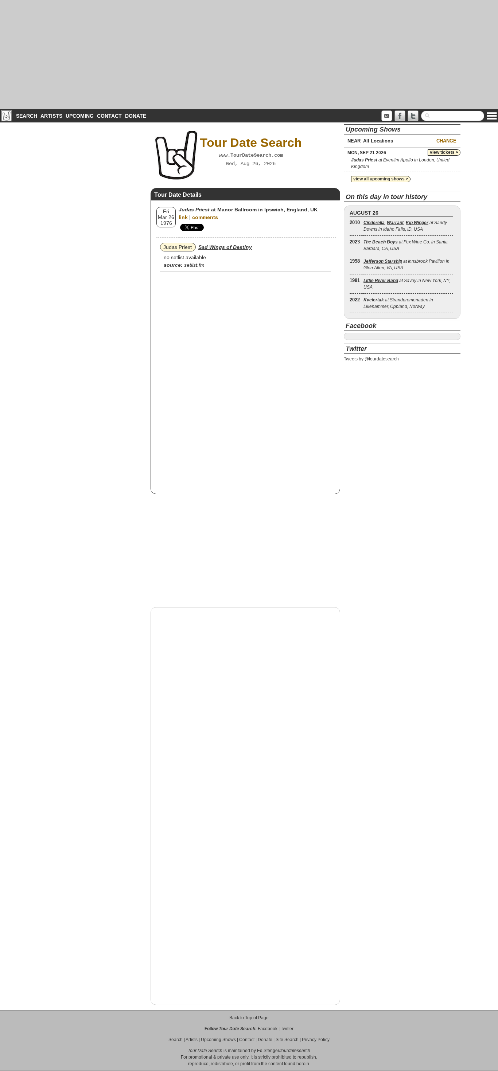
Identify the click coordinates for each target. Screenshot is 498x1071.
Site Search (287, 1039)
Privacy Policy (316, 1039)
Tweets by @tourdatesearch (371, 358)
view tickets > (444, 152)
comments (205, 217)
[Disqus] (245, 706)
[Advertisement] (249, 55)
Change (446, 141)
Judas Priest (177, 247)
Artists (51, 116)
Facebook (267, 1028)
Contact (109, 116)
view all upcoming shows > (380, 178)
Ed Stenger (268, 1050)
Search (26, 116)
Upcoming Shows (218, 1039)
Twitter (287, 1028)
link (183, 217)
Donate (135, 116)
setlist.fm (194, 265)
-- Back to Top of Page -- (249, 1017)
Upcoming (80, 116)
